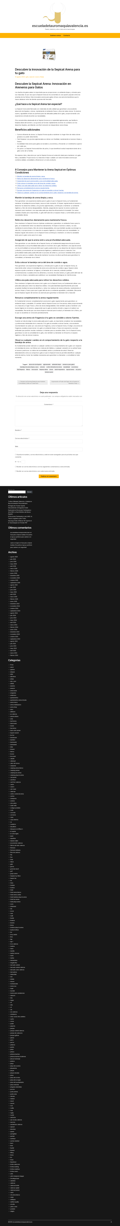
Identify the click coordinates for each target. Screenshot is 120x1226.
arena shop (13, 707)
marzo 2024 (13, 625)
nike (11, 1005)
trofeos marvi (14, 1171)
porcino (12, 1089)
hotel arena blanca (15, 892)
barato (12, 726)
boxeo (12, 754)
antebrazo (13, 695)
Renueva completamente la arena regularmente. (33, 188)
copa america (14, 819)
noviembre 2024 (15, 606)
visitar (12, 1197)
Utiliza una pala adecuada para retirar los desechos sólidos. (37, 185)
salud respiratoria (60, 369)
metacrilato (13, 974)
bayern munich (14, 733)
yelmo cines (13, 1206)
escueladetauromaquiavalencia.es (60, 26)
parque (12, 1028)
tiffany (12, 1152)
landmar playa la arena (16, 927)
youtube (12, 1209)
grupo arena (13, 873)
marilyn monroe (14, 953)
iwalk (11, 916)
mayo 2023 (13, 648)
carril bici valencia (15, 782)
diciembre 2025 (14, 575)
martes (12, 958)
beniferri (12, 740)
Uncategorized (14, 1178)
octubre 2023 (14, 636)
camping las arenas (15, 772)
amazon (12, 688)
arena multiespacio (15, 704)
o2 (11, 1007)
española (13, 838)
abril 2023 (13, 650)
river (11, 1105)
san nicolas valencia (16, 1120)
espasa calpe (14, 840)
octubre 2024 (14, 608)
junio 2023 (13, 646)
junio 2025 (13, 589)
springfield (13, 1134)
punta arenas (14, 1091)
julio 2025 (13, 587)
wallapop (13, 1199)
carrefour (13, 779)
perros (12, 1042)
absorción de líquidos (35, 364)
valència (12, 1183)
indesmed (13, 906)
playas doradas (14, 1073)
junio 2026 (13, 561)
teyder (12, 1148)
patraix (12, 1037)
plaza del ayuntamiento (17, 1082)
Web (16, 446)
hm (11, 880)
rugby (12, 1113)
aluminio (12, 686)
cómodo (42, 367)
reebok (12, 1098)
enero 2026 (13, 573)
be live (12, 735)
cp (11, 822)
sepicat (31, 77)
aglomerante (46, 364)
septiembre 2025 (15, 582)
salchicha (13, 1117)
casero (12, 786)
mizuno (12, 981)
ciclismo (12, 801)
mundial (12, 991)
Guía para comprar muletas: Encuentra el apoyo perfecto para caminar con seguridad (21, 537)
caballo (12, 758)
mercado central (15, 965)
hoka (11, 883)
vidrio (12, 1192)
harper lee (13, 878)
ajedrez (12, 669)
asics (11, 709)
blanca (12, 751)
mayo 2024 (13, 620)
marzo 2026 (13, 568)
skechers (13, 1129)
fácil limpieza (21, 369)
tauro (11, 1143)
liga (11, 939)
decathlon (13, 826)
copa (11, 817)
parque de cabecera (16, 1033)
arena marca (13, 702)
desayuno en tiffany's (16, 829)
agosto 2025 (14, 585)
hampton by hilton (15, 876)
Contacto (66, 35)
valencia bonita (14, 1185)
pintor (12, 1049)
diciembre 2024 (14, 603)
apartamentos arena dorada (18, 700)
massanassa (13, 960)
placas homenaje (15, 1059)
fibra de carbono (15, 852)
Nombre (18, 430)
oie (11, 1009)
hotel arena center (15, 894)
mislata (12, 979)
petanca (12, 1044)
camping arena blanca (16, 768)
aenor (12, 667)
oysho (12, 1019)
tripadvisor (13, 1162)
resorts (12, 1103)
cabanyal (13, 761)
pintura (12, 1051)
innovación (35, 369)
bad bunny (13, 721)
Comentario (48, 404)
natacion (12, 995)
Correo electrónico (22, 438)
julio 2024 (13, 615)
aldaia (12, 679)
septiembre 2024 (15, 611)
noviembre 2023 (15, 634)
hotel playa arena (15, 901)
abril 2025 (13, 594)
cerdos (12, 796)
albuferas (13, 676)
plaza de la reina (15, 1077)
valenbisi (12, 1180)
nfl (11, 1002)
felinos (28, 369)
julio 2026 (13, 559)
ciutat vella (13, 805)
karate (12, 918)
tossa (11, 1159)
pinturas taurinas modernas (18, 1056)
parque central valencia (17, 1030)
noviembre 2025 (15, 578)
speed (12, 1131)
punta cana (13, 1094)
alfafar (12, 683)
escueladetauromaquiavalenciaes (20, 532)
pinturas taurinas (15, 1054)
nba (11, 998)
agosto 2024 (14, 613)
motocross (13, 986)
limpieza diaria (44, 369)
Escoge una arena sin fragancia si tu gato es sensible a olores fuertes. (40, 190)
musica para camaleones (17, 993)
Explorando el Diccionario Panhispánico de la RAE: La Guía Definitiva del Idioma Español (19, 512)
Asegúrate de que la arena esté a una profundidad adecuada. (37, 181)
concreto (13, 812)
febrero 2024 (14, 627)
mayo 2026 (13, 564)
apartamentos (14, 697)
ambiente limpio (56, 364)
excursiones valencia (16, 843)
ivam (11, 913)
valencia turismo (15, 1190)
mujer (11, 988)
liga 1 (11, 941)
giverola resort (14, 869)
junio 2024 (13, 618)
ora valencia (13, 1012)
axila (11, 719)
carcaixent (13, 777)
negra (12, 1000)
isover (12, 911)
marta (11, 955)
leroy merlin (13, 934)
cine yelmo (13, 803)
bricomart (13, 756)
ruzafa (12, 1115)
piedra (12, 1047)
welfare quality (14, 1202)
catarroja (12, 791)
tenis (11, 1145)
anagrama (13, 693)
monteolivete (14, 983)
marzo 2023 (13, 653)
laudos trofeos (14, 930)
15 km (11, 665)
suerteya (12, 1138)
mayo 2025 (13, 592)
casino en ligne (14, 543)
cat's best (13, 789)
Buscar (29, 492)
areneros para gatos (68, 364)
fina (11, 857)
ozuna (12, 1021)
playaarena (13, 1068)
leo (11, 932)
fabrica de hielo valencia (17, 845)
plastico (12, 1061)
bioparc (12, 749)
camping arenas (15, 770)
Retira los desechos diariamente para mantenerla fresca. (36, 178)
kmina (12, 925)
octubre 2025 (14, 580)
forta (11, 859)
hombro (12, 887)
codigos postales (15, 808)
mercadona (13, 972)
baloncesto (13, 723)
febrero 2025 (14, 599)
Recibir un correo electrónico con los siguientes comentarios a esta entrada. (43, 467)
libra (11, 937)
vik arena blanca (15, 1195)
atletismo (12, 711)
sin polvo (78, 369)
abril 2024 (13, 622)
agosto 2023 (14, 641)
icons (11, 904)
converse (13, 815)
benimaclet (13, 742)
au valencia (13, 714)
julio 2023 (13, 643)
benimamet (13, 744)
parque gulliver (14, 1035)
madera (12, 946)
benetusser (13, 737)
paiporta (12, 1026)
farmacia (12, 847)
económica (75, 367)
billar (11, 747)
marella (12, 951)
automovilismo (14, 716)
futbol (12, 862)
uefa (11, 1173)
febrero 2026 (14, 571)
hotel (11, 890)
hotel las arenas (14, 899)
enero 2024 (13, 629)
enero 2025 (13, 601)
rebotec (12, 1096)
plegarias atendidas (16, 1087)
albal (11, 674)
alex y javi (13, 681)
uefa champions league (17, 1176)
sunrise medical (14, 1141)
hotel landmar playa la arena (18, 897)
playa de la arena (15, 1066)
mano (11, 948)
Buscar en (11, 489)
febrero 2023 (14, 655)
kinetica (12, 920)
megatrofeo (13, 962)
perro (12, 1040)
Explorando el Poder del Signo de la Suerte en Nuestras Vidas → (65, 382)
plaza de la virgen (15, 1080)
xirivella (12, 1204)
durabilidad (66, 367)
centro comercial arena (17, 794)
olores (51, 369)
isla (11, 908)
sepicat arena (70, 369)
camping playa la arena (17, 775)
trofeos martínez (15, 1169)
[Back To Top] (111, 1222)
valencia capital (14, 1188)
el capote (13, 831)
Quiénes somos (55, 35)
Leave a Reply (39, 77)
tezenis (12, 1150)
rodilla (12, 1108)
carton (12, 784)
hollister (12, 885)
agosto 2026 (14, 557)
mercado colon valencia (17, 969)
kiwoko (12, 923)
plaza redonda (14, 1084)
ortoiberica (13, 1014)
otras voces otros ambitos (17, 1016)
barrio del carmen (15, 730)
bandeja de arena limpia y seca (29, 367)
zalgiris (12, 1211)
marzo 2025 (13, 596)
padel (12, 1023)
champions (13, 798)
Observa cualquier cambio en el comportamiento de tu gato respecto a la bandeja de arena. (47, 192)
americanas (13, 690)
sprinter (12, 1136)
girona (12, 866)
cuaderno (13, 824)
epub (11, 836)
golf (11, 871)
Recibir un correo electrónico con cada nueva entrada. (36, 471)
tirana (11, 1155)
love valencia (14, 944)
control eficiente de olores (54, 367)
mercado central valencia (17, 967)
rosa (11, 1110)
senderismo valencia (16, 1124)
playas (12, 1070)
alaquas (12, 672)
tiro (11, 1157)
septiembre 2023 (15, 639)
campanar (13, 765)
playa (11, 1063)
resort (12, 1101)
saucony (12, 1122)
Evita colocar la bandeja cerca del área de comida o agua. (36, 183)
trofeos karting (14, 1166)
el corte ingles (14, 833)
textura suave (49, 372)
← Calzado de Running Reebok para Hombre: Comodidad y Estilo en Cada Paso (32, 382)
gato (27, 77)
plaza (11, 1075)
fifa (11, 854)
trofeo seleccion (15, 1164)
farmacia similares (15, 850)
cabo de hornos (15, 763)
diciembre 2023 (14, 632)
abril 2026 (13, 566)
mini (11, 976)
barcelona (13, 728)
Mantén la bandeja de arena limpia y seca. (31, 176)
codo (11, 810)
